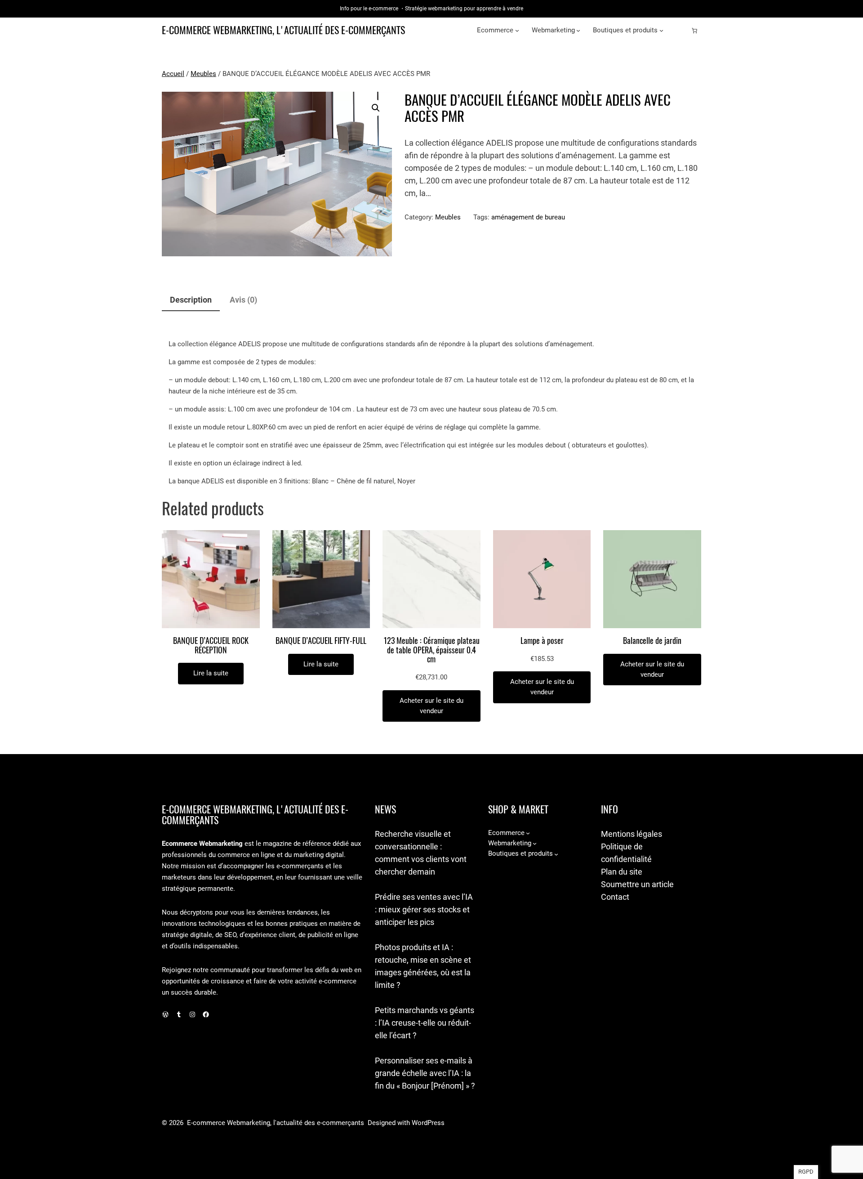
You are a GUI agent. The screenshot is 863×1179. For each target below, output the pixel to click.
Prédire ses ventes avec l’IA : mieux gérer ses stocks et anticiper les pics (424, 909)
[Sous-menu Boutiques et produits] (661, 30)
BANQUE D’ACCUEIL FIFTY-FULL (321, 641)
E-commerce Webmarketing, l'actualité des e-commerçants (283, 30)
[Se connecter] (680, 31)
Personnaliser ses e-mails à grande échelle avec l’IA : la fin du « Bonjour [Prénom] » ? (425, 1073)
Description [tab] (191, 299)
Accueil (173, 74)
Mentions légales (631, 834)
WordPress (428, 1123)
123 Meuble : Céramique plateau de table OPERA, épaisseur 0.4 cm (431, 650)
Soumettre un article (637, 884)
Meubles (203, 74)
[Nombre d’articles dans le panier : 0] (694, 30)
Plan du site (621, 871)
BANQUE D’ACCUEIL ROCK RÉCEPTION (211, 645)
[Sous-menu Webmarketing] (578, 30)
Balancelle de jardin (652, 641)
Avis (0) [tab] (243, 299)
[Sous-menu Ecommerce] (517, 30)
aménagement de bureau (528, 217)
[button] (376, 108)
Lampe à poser (542, 641)
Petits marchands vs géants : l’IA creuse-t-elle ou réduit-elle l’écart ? (424, 1022)
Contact (615, 897)
